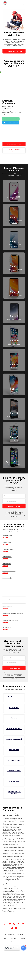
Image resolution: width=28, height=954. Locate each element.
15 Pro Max (14, 198)
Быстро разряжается (14, 728)
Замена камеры (6, 563)
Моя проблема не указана (14, 792)
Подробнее (5, 629)
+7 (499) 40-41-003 (7, 106)
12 (6, 269)
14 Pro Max (18, 221)
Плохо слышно (14, 707)
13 (6, 245)
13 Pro (11, 245)
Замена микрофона (8, 599)
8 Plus (13, 368)
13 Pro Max (18, 245)
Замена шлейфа (7, 578)
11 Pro (11, 295)
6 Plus (18, 416)
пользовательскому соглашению (18, 515)
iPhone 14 (14, 217)
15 (7, 196)
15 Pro (18, 196)
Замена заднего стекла (8, 570)
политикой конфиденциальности (12, 514)
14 (6, 221)
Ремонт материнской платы (10, 620)
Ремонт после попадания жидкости (12, 613)
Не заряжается (14, 781)
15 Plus (12, 196)
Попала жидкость (14, 770)
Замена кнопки (6, 592)
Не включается (14, 760)
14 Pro (11, 221)
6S (13, 416)
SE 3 (9, 343)
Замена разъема (7, 585)
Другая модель (14, 461)
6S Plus (8, 416)
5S (11, 440)
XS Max (12, 319)
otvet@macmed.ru (7, 108)
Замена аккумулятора (8, 549)
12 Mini (14, 271)
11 (6, 295)
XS (8, 319)
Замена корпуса (7, 556)
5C (14, 440)
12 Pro (11, 269)
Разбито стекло (14, 697)
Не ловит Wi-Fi (14, 749)
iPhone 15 (14, 193)
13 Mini (14, 247)
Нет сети (14, 718)
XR (20, 319)
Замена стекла (6, 542)
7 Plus (13, 392)
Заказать (5, 537)
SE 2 (14, 343)
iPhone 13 (14, 241)
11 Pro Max (18, 295)
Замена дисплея (7, 535)
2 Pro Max (19, 269)
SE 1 (18, 343)
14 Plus (14, 222)
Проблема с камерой (14, 739)
